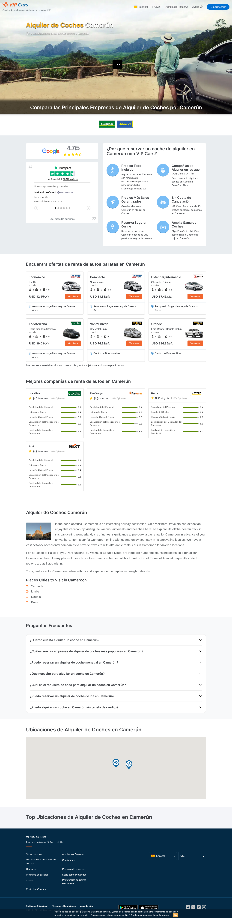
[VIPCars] (28, 34)
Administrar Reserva (177, 7)
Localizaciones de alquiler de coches (41, 861)
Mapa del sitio (86, 906)
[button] (116, 763)
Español (143, 7)
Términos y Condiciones (64, 906)
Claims (29, 880)
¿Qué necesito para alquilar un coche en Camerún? (67, 674)
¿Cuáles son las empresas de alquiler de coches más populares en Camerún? (86, 651)
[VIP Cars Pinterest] (199, 908)
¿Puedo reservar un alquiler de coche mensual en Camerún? (74, 662)
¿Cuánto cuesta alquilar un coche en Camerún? (64, 640)
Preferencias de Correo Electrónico (74, 882)
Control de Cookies (36, 889)
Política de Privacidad (37, 906)
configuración (162, 915)
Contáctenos (68, 860)
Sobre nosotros (34, 854)
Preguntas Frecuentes (73, 869)
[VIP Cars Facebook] (188, 908)
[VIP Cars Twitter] (193, 908)
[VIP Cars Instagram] (204, 908)
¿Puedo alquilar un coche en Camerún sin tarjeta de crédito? (74, 707)
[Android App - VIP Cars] (128, 908)
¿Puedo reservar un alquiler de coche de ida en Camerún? (72, 696)
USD (157, 7)
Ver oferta (73, 296)
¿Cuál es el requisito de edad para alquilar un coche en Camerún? (78, 685)
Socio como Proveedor (74, 874)
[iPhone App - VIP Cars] (148, 908)
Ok (175, 915)
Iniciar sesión (219, 7)
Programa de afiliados (37, 874)
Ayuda (196, 7)
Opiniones (31, 869)
